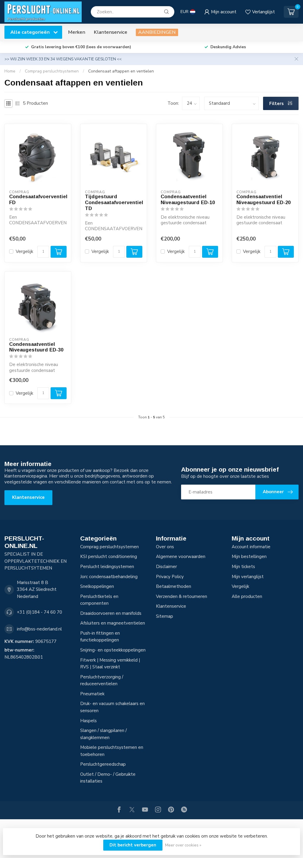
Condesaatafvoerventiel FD (38, 199)
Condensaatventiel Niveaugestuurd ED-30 (36, 347)
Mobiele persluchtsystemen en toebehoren (111, 750)
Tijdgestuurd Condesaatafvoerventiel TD (113, 202)
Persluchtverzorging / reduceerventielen (101, 680)
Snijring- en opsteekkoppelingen (113, 650)
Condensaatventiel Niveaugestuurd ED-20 (263, 199)
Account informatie (251, 547)
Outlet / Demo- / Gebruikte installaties (108, 777)
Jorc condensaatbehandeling (109, 577)
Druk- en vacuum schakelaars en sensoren (112, 707)
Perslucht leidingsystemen (107, 567)
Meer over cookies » (183, 845)
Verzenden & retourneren (181, 596)
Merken (76, 32)
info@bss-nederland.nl (39, 629)
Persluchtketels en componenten (99, 600)
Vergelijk (24, 251)
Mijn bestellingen (249, 556)
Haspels (88, 721)
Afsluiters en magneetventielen (112, 623)
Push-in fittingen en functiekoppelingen (100, 636)
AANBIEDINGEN (157, 32)
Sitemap (164, 616)
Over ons (165, 547)
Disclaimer (166, 567)
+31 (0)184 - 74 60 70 (39, 612)
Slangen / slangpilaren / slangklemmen (103, 734)
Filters (277, 104)
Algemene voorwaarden (180, 556)
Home (9, 71)
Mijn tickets (243, 567)
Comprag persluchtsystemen (52, 71)
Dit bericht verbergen (132, 845)
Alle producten (247, 596)
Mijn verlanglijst (248, 577)
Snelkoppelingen (97, 586)
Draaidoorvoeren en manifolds (110, 613)
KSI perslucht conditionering (108, 556)
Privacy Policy (170, 577)
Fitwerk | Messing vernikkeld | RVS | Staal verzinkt (110, 663)
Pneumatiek (92, 694)
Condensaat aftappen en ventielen (121, 71)
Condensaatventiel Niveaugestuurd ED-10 (188, 199)
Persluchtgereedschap (103, 764)
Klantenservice (110, 32)
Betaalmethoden (173, 586)
